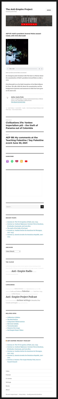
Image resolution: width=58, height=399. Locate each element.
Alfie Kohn (16, 274)
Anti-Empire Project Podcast (34, 108)
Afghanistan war (30, 288)
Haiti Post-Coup (38, 291)
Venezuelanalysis (12, 326)
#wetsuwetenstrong (10, 274)
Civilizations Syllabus (13, 317)
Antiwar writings (23, 300)
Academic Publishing (33, 266)
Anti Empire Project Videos (15, 330)
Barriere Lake (8, 271)
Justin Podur (11, 108)
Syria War (36, 288)
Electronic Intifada (12, 324)
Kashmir (31, 291)
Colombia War (35, 300)
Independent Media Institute (16, 321)
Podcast (8, 375)
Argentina (27, 266)
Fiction (24, 288)
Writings (8, 382)
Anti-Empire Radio (17, 109)
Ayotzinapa (15, 266)
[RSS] (22, 161)
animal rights (24, 268)
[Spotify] (12, 161)
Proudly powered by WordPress (34, 394)
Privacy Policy (22, 394)
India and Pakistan (16, 291)
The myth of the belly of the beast (17, 228)
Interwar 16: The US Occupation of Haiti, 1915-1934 (22, 222)
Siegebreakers (8, 294)
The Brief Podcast (12, 319)
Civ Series (9, 378)
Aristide (39, 266)
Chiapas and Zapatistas (33, 294)
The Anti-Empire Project (19, 9)
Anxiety (19, 266)
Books (8, 386)
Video (7, 371)
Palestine (26, 291)
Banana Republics (9, 268)
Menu (49, 10)
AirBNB (7, 266)
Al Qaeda (11, 266)
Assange (35, 268)
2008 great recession (17, 268)
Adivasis (22, 266)
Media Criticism (18, 289)
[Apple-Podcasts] (8, 161)
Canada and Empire (12, 303)
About (8, 389)
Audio (23, 108)
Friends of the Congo (13, 328)
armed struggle (30, 268)
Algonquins (41, 268)
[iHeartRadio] (17, 161)
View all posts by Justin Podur (18, 102)
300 (38, 268)
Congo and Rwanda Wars (23, 302)
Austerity (34, 271)
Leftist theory (16, 294)
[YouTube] (27, 161)
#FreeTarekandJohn (24, 294)
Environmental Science (11, 300)
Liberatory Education (10, 288)
